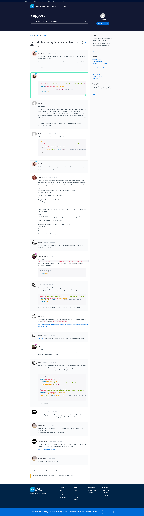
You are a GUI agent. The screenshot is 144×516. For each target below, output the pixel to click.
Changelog (62, 497)
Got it (107, 512)
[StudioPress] (56, 1)
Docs (75, 490)
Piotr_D (40, 177)
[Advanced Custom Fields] (32, 6)
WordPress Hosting (106, 490)
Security (76, 499)
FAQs (75, 492)
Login (106, 23)
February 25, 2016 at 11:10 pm (51, 103)
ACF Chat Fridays (92, 490)
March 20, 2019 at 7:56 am (50, 335)
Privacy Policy (57, 513)
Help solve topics (97, 94)
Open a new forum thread (99, 51)
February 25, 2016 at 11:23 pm (51, 133)
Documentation (40, 6)
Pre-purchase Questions (99, 68)
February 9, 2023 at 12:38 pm (55, 441)
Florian (40, 103)
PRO (48, 6)
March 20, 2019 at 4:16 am (50, 242)
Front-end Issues (97, 61)
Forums (37, 35)
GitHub (89, 494)
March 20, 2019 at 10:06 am (50, 362)
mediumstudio (42, 412)
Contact (76, 496)
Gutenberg (95, 66)
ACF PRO (43, 35)
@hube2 (40, 338)
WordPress (90, 492)
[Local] (44, 1)
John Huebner (42, 256)
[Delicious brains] (63, 1)
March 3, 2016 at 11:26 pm (50, 164)
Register (100, 23)
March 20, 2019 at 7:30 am (50, 284)
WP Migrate (105, 492)
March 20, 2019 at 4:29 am (54, 256)
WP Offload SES (106, 496)
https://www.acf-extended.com (46, 449)
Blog (60, 6)
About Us (62, 492)
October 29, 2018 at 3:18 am (51, 177)
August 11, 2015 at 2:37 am (50, 53)
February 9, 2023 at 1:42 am (54, 425)
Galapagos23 (42, 425)
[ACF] (49, 1)
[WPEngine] (28, 1)
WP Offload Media (106, 494)
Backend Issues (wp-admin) (100, 63)
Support (66, 6)
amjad (40, 242)
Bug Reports (96, 74)
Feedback (95, 78)
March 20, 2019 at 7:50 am (49, 316)
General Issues (96, 59)
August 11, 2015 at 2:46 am (50, 76)
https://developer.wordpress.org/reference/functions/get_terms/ (56, 352)
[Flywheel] (37, 1)
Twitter (90, 496)
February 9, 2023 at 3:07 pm (54, 458)
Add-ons (54, 6)
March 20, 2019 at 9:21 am (54, 347)
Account (62, 496)
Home (32, 35)
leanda (40, 53)
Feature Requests (97, 76)
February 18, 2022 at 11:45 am (55, 411)
